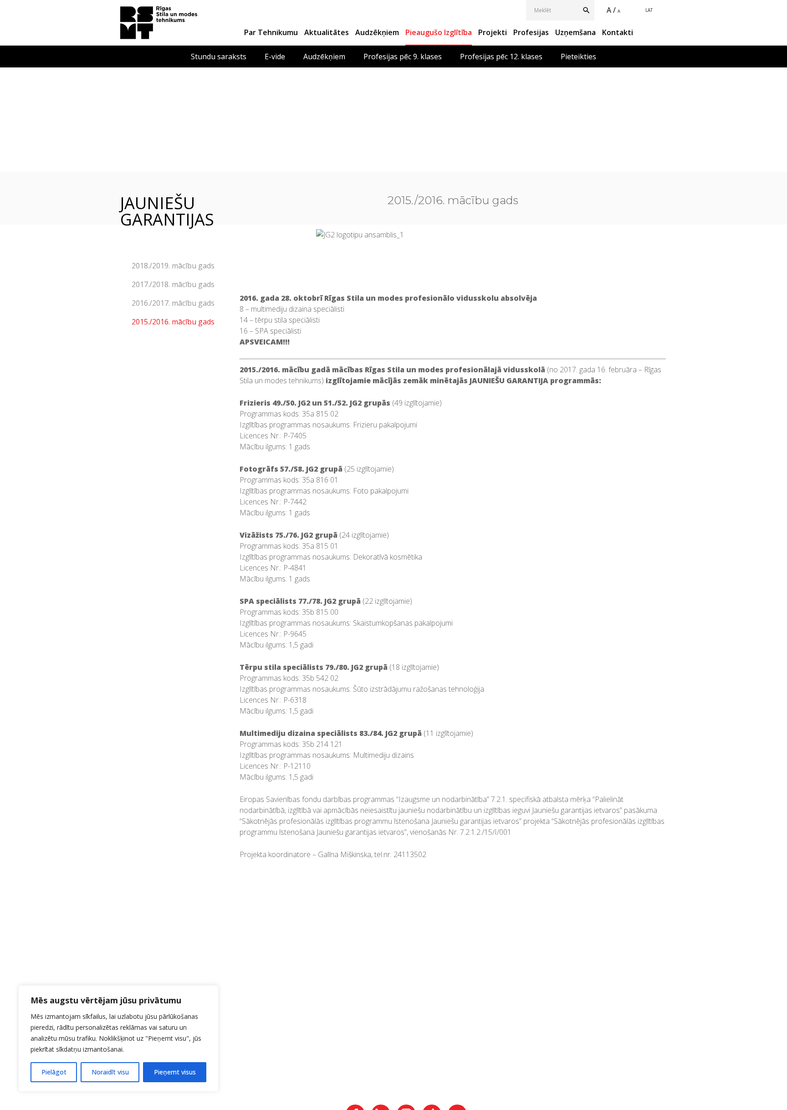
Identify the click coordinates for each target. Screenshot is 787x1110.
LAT (649, 10)
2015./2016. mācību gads (173, 321)
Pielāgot (53, 1072)
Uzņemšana (575, 32)
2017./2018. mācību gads (173, 284)
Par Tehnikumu (271, 32)
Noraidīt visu (110, 1072)
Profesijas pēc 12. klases (501, 56)
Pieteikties (578, 56)
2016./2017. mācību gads (173, 303)
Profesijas (531, 32)
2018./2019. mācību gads (173, 265)
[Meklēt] (588, 10)
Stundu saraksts (218, 56)
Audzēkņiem (377, 32)
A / (611, 10)
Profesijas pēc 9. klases (402, 56)
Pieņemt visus (175, 1072)
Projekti (492, 32)
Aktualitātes (326, 32)
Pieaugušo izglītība (438, 32)
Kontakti (617, 32)
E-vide (275, 56)
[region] (118, 1038)
